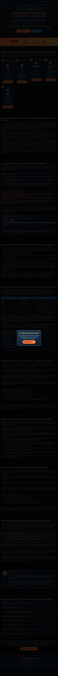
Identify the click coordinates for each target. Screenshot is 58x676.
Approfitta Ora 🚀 (29, 342)
